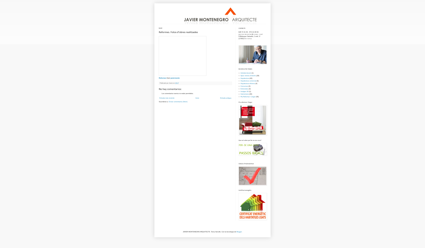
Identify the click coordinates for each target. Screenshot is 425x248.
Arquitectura (245, 78)
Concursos (244, 86)
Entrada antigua (225, 98)
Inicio (197, 98)
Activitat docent (246, 73)
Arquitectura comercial (248, 81)
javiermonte (175, 78)
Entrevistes (244, 89)
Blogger (239, 232)
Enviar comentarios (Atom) (178, 102)
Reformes (162, 78)
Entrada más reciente (166, 98)
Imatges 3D (245, 91)
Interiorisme (245, 94)
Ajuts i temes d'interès (248, 76)
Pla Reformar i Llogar (248, 97)
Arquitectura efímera (248, 83)
